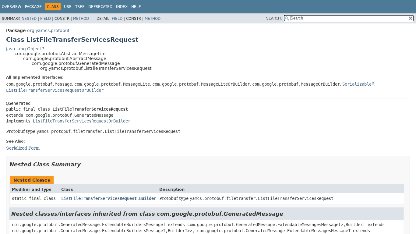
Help (136, 7)
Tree (80, 7)
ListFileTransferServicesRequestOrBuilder (55, 90)
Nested (29, 18)
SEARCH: (274, 18)
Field (45, 18)
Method (81, 18)
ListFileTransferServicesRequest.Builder (108, 198)
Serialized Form (23, 148)
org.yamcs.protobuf (48, 30)
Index (122, 7)
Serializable (357, 84)
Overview (11, 7)
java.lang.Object (23, 48)
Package (33, 7)
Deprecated (100, 7)
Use (68, 7)
